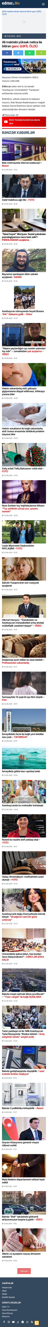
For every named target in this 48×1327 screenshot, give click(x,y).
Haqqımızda (7, 1288)
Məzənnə (5, 1317)
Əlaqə (4, 1291)
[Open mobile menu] (43, 4)
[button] (41, 52)
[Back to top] (40, 1319)
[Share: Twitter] (18, 52)
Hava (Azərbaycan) (9, 1310)
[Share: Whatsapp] (30, 52)
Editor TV (5, 1307)
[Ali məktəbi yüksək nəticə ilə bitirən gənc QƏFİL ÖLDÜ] (24, 21)
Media (4, 1294)
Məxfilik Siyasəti (8, 1297)
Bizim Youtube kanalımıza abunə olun (24, 121)
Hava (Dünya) (7, 1313)
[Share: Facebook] (7, 52)
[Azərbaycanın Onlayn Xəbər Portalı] (11, 3)
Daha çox (24, 1271)
